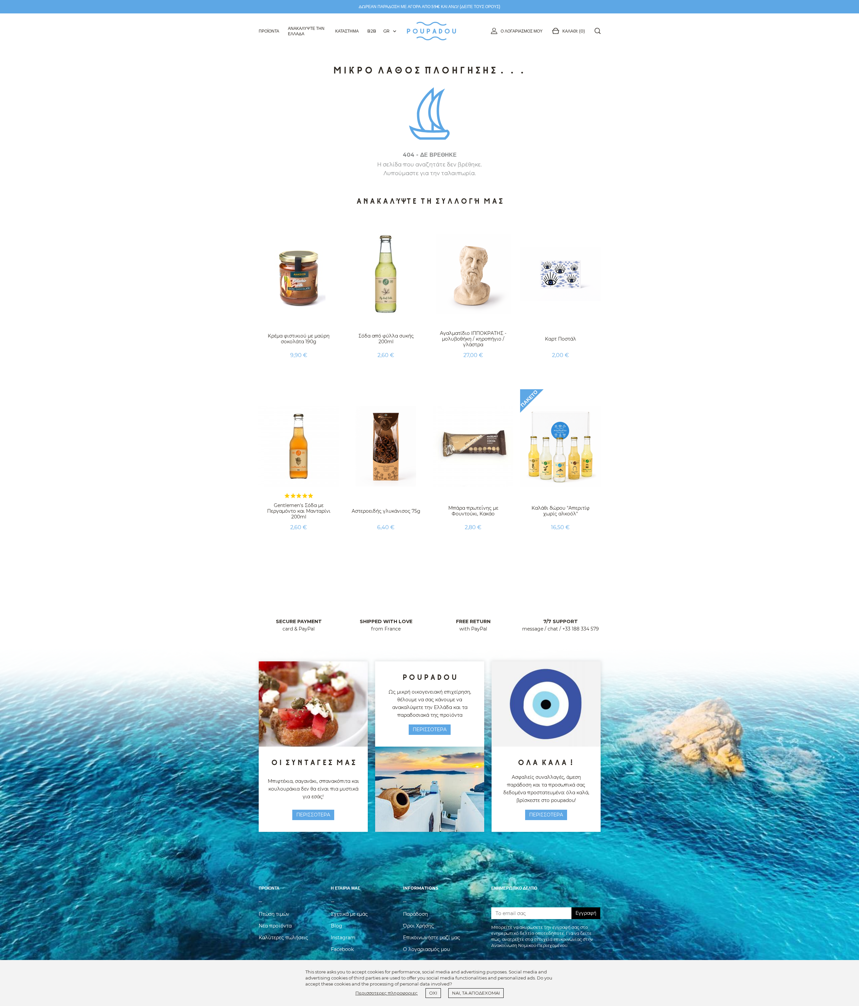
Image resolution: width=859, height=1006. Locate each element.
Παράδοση (415, 914)
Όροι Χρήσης (418, 926)
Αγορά (298, 372)
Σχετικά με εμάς (349, 914)
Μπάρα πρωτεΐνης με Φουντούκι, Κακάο (473, 511)
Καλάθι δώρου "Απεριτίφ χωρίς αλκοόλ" (561, 511)
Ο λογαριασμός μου (522, 31)
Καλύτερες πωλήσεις (283, 938)
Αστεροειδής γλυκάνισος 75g (386, 511)
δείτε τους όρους (480, 6)
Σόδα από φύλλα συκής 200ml (386, 339)
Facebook (342, 949)
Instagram (343, 938)
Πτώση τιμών (274, 914)
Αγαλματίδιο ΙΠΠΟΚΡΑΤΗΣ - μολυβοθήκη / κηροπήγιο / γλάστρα (473, 339)
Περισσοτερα (313, 815)
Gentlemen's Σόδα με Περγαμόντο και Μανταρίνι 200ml (299, 511)
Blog (336, 926)
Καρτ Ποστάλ (560, 339)
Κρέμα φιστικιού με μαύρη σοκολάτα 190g (299, 339)
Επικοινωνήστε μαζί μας (431, 938)
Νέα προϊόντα (275, 926)
